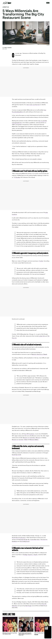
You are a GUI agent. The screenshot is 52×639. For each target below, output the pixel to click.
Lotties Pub (42, 336)
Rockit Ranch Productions (19, 537)
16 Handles (17, 177)
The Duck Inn (43, 539)
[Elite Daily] (7, 3)
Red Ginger (28, 605)
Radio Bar (14, 605)
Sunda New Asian (35, 539)
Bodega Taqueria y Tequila (30, 554)
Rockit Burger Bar (25, 539)
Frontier (41, 261)
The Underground (24, 541)
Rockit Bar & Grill (16, 454)
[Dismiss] (50, 627)
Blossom (38, 437)
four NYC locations (29, 433)
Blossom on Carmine (17, 439)
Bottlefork (14, 541)
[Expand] (46, 627)
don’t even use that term (33, 104)
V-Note (25, 439)
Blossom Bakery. (34, 439)
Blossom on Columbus (29, 437)
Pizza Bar (44, 603)
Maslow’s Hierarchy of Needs (39, 354)
